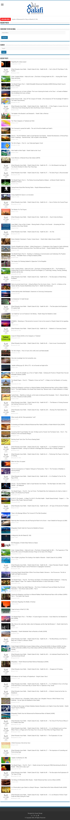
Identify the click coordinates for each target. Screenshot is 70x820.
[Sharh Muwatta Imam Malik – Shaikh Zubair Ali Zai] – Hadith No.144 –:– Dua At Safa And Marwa (37, 217)
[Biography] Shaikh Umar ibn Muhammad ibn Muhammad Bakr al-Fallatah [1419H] (33, 713)
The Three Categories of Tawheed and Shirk (22, 121)
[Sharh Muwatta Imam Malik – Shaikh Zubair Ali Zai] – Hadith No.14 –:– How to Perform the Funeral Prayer (39, 202)
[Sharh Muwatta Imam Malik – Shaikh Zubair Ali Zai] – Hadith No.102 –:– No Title (32, 231)
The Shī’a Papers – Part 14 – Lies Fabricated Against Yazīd (27, 143)
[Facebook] (33, 815)
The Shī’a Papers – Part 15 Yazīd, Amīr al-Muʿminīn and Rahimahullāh (30, 350)
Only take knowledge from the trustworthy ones (23, 358)
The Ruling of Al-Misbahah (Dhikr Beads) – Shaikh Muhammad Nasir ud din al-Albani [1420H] (35, 780)
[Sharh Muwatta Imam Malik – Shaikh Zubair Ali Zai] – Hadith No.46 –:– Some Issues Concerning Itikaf (38, 343)
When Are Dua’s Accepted (18, 461)
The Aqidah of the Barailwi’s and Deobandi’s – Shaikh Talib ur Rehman (29, 113)
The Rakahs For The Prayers (19, 209)
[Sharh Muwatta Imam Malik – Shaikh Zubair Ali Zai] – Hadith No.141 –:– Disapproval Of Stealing (37, 669)
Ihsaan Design (38, 813)
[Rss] (31, 815)
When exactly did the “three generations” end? (23, 417)
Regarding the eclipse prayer (18, 62)
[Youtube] (36, 815)
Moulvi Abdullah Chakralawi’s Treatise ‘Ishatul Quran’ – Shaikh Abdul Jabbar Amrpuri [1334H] (35, 239)
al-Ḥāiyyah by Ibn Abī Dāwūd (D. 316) (21, 535)
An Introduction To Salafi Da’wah (20, 299)
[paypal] (38, 815)
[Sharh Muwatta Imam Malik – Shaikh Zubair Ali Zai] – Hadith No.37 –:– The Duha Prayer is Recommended (39, 172)
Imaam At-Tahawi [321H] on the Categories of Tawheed (25, 336)
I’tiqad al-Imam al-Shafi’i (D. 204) (20, 609)
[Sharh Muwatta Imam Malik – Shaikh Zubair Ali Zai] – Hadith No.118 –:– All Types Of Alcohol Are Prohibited (39, 506)
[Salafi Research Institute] (35, 8)
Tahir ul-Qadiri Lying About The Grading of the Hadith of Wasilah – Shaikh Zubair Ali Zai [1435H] (36, 557)
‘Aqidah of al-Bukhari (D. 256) (19, 757)
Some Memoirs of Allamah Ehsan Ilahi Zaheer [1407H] (25, 158)
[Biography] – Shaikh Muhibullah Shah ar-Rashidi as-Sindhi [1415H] (29, 631)
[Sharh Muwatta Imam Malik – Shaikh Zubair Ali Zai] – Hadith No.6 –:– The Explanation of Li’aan (36, 735)
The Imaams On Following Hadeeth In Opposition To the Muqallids (28, 261)
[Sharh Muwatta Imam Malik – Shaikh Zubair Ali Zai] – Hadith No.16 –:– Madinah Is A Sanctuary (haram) (38, 328)
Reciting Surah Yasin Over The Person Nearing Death (25, 439)
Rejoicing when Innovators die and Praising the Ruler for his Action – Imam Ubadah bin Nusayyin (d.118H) (39, 520)
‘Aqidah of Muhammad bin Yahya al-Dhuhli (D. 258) (24, 19)
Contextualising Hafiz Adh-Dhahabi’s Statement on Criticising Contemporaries (31, 291)
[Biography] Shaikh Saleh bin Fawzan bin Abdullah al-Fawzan (27, 528)
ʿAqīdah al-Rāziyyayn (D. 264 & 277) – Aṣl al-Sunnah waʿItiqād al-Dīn (29, 365)
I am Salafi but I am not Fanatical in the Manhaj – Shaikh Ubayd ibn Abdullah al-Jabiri (33, 313)
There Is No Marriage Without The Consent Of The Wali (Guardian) (28, 513)
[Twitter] (35, 815)
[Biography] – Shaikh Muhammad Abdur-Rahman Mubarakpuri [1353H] (29, 661)
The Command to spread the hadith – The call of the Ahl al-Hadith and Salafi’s (31, 128)
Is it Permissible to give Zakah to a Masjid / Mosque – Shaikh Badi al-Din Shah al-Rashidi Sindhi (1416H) (39, 787)
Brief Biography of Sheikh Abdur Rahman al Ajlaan (24, 542)
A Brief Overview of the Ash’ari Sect (20, 743)
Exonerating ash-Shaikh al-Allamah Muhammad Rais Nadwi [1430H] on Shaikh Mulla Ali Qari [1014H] (38, 424)
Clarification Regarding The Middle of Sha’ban (23, 602)
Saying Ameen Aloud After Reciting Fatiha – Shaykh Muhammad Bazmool (30, 187)
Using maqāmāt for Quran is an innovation (22, 195)
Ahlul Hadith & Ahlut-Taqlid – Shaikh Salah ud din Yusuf (26, 150)
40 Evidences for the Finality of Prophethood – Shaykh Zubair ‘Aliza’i (29, 676)
